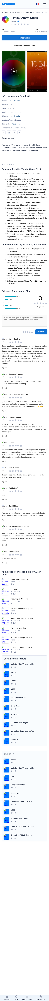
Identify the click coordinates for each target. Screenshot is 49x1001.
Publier (41, 332)
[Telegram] (4, 132)
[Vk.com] (9, 132)
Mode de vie (16, 124)
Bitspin (17, 116)
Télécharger (24, 38)
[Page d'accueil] (8, 6)
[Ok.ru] (14, 132)
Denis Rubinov (14, 100)
